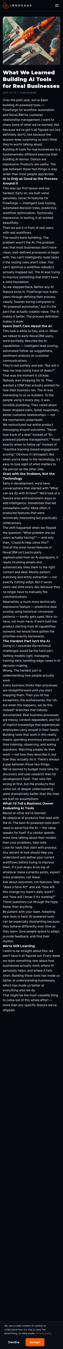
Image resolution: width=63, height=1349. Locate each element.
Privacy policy (44, 1333)
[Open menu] (56, 5)
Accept (35, 1342)
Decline (13, 1342)
